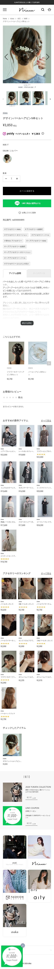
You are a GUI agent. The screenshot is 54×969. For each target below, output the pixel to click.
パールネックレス (7, 604)
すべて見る (46, 420)
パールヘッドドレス (8, 713)
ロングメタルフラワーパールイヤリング (33, 641)
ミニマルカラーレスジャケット (12, 488)
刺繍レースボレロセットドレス (12, 522)
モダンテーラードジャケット (29, 488)
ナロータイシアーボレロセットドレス (32, 522)
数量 (5, 173)
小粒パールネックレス (45, 641)
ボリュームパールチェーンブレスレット (33, 677)
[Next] (50, 99)
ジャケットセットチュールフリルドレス (15, 556)
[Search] (43, 9)
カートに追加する (27, 191)
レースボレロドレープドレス (29, 451)
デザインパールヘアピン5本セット (16, 21)
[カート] (49, 9)
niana (12, 19)
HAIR (25, 19)
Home (5, 19)
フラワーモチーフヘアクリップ (12, 677)
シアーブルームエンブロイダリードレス (15, 451)
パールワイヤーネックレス (10, 641)
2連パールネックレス (26, 604)
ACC (19, 19)
